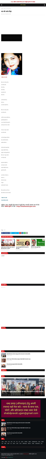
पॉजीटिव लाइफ (25, 443)
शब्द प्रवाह (3, 14)
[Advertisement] (23, 24)
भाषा (41, 443)
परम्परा (20, 443)
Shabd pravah (26, 453)
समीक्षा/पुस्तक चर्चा (34, 441)
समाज (39, 441)
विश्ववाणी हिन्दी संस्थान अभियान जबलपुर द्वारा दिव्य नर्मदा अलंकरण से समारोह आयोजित (18, 353)
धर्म (19, 441)
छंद (11, 443)
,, (23, 387)
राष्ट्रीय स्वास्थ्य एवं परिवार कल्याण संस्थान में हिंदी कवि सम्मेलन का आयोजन (8, 248)
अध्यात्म (22, 441)
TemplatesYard (10, 457)
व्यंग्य (14, 441)
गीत (16, 441)
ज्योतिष (33, 443)
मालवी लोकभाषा (37, 443)
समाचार (6, 441)
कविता (5, 8)
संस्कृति (42, 441)
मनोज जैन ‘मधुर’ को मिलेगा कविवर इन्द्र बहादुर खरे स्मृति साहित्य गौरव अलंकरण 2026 (18, 359)
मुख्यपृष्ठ (2, 8)
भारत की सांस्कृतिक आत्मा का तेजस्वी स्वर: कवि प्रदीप (22, 248)
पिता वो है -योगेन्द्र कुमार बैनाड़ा (35, 247)
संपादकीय (26, 441)
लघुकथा (30, 441)
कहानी (8, 443)
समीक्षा (5, 443)
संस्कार (14, 443)
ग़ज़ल (11, 441)
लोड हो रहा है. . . (3, 287)
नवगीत (17, 443)
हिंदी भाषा (29, 443)
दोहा (2, 443)
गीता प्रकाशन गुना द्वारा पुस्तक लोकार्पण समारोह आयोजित (14, 364)
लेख (8, 441)
